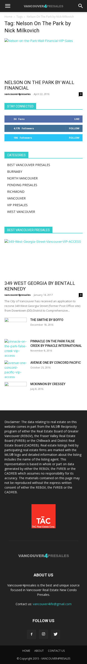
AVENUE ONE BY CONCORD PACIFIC (55, 362)
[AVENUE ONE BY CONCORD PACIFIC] (15, 369)
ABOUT (39, 651)
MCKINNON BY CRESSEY (47, 384)
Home (8, 17)
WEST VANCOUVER (21, 212)
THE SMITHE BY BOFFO (46, 320)
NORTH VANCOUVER (22, 178)
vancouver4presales (17, 94)
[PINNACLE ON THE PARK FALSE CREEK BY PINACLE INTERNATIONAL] (15, 348)
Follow (74, 128)
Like (76, 119)
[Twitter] (55, 634)
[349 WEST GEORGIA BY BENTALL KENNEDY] (43, 258)
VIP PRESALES (17, 205)
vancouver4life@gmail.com (52, 604)
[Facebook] (31, 634)
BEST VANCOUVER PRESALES (28, 165)
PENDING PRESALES (22, 185)
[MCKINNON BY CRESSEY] (15, 389)
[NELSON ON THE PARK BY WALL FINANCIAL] (43, 57)
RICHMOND (16, 191)
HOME (26, 651)
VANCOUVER (16, 198)
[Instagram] (43, 634)
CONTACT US (56, 651)
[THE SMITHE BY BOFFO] (15, 325)
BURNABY (14, 171)
